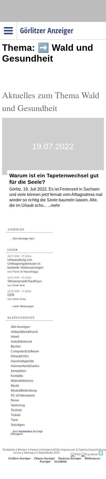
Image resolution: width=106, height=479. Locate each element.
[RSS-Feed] (76, 454)
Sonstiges (18, 425)
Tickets (16, 415)
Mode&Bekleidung (24, 390)
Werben (22, 449)
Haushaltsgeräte (22, 361)
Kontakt (46, 449)
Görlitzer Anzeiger (19, 458)
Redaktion (9, 449)
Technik (16, 410)
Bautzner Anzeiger (69, 458)
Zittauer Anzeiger (44, 458)
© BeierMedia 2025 (48, 452)
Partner (34, 449)
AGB (56, 449)
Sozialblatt (60, 461)
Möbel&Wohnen (22, 380)
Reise (15, 400)
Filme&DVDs (20, 356)
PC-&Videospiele (23, 395)
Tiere (14, 420)
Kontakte (17, 376)
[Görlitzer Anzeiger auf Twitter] (101, 454)
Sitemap (29, 452)
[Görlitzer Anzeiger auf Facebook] (89, 454)
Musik (15, 385)
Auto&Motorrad (21, 341)
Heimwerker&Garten (25, 366)
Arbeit (15, 336)
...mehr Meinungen (22, 306)
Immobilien (18, 371)
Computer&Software (25, 351)
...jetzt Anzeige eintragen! (27, 431)
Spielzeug (18, 405)
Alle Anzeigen (20, 327)
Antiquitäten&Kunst (24, 332)
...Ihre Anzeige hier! (22, 238)
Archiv (17, 452)
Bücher (16, 346)
